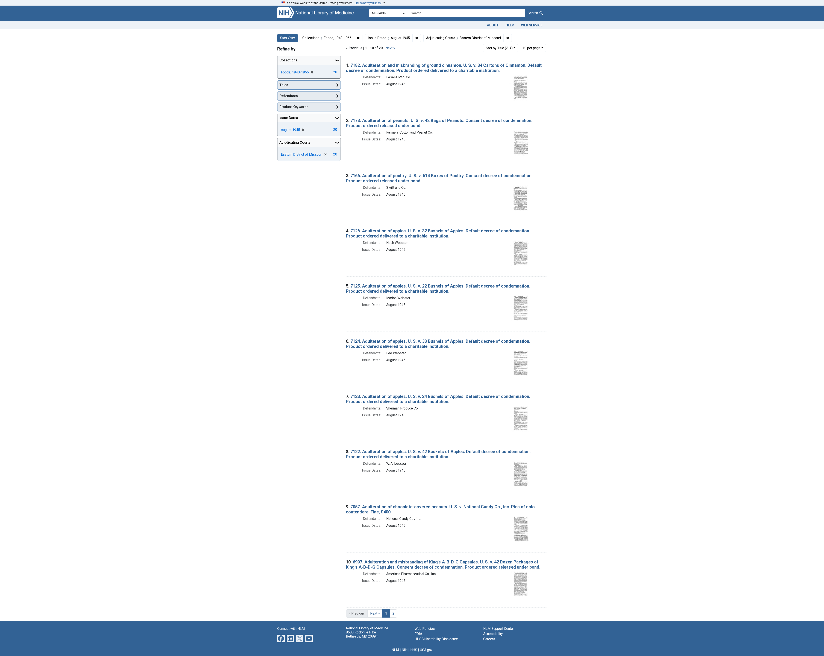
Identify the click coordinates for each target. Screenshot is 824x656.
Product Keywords (293, 107)
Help (510, 25)
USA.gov (426, 650)
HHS (413, 650)
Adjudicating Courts (295, 142)
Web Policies (425, 629)
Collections (288, 60)
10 (532, 48)
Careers (489, 639)
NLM (395, 650)
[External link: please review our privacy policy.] (281, 638)
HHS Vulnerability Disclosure (436, 639)
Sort (499, 48)
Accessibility (493, 634)
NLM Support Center (498, 629)
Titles (283, 85)
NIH (404, 650)
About (493, 25)
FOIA (418, 634)
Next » (390, 48)
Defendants (288, 96)
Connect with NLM (291, 629)
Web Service (531, 25)
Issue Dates (288, 118)
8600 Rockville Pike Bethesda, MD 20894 (362, 634)
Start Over (287, 38)
